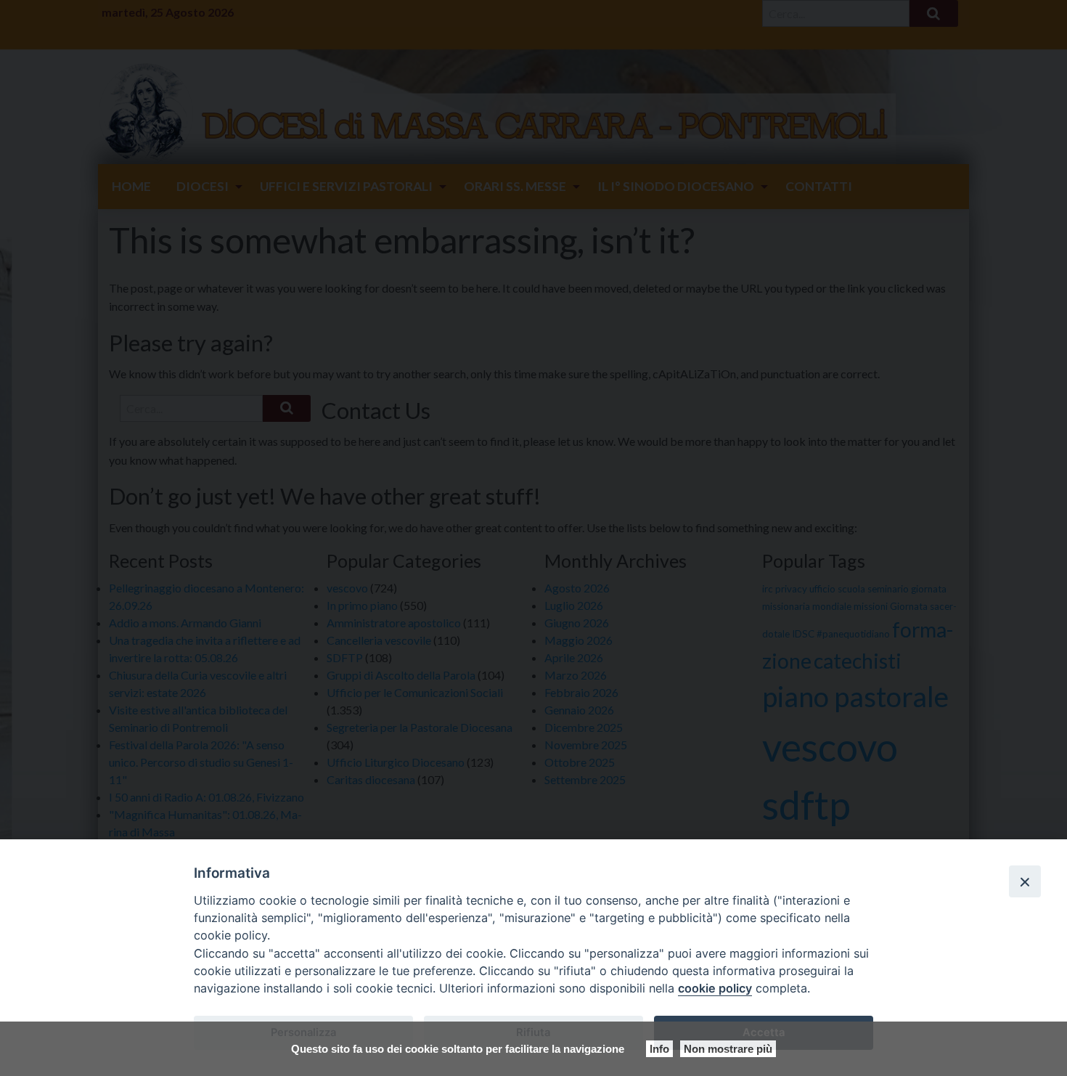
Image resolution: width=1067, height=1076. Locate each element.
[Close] (1025, 881)
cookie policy (715, 988)
